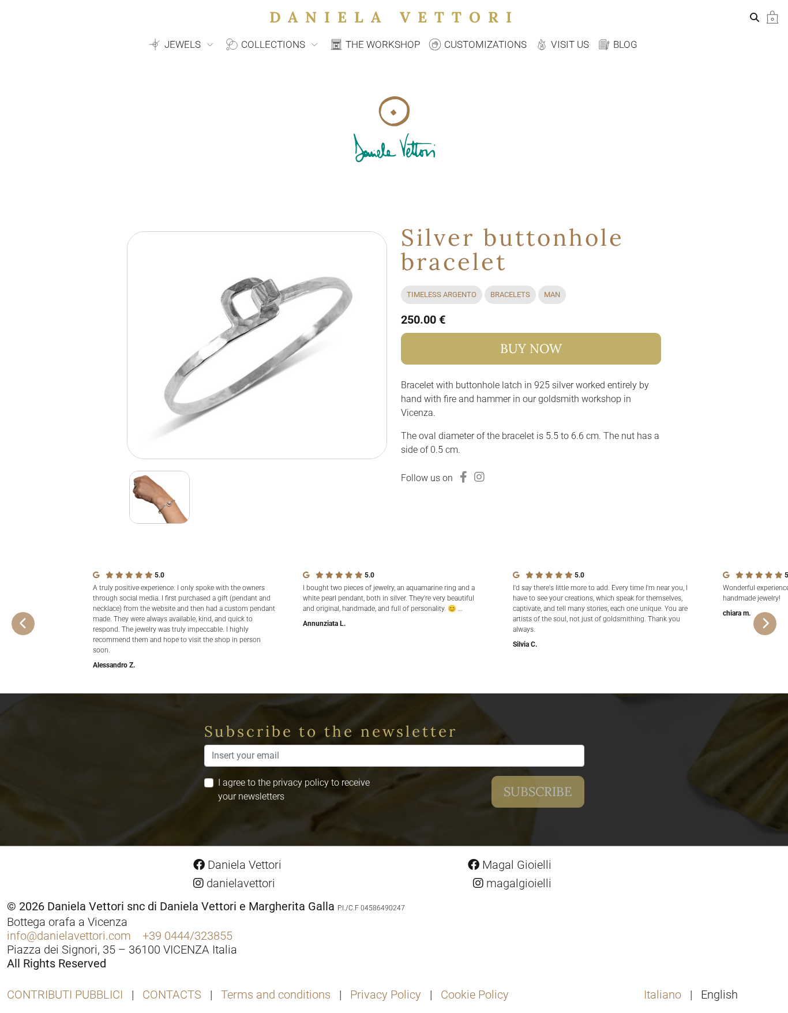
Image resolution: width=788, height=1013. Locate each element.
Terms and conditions (276, 994)
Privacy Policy (385, 994)
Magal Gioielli (515, 865)
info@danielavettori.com (69, 936)
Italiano (664, 994)
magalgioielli (517, 883)
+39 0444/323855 (187, 936)
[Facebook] (463, 477)
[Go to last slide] (23, 623)
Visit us (569, 44)
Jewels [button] (182, 44)
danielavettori (239, 883)
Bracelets (510, 294)
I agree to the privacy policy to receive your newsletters (294, 789)
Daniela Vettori (394, 17)
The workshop (381, 44)
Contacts (171, 994)
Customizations (484, 44)
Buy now (531, 348)
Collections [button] (273, 44)
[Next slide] (764, 623)
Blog (624, 44)
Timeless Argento (441, 294)
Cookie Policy (475, 994)
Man (552, 294)
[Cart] (772, 16)
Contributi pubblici (65, 994)
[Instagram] (479, 477)
